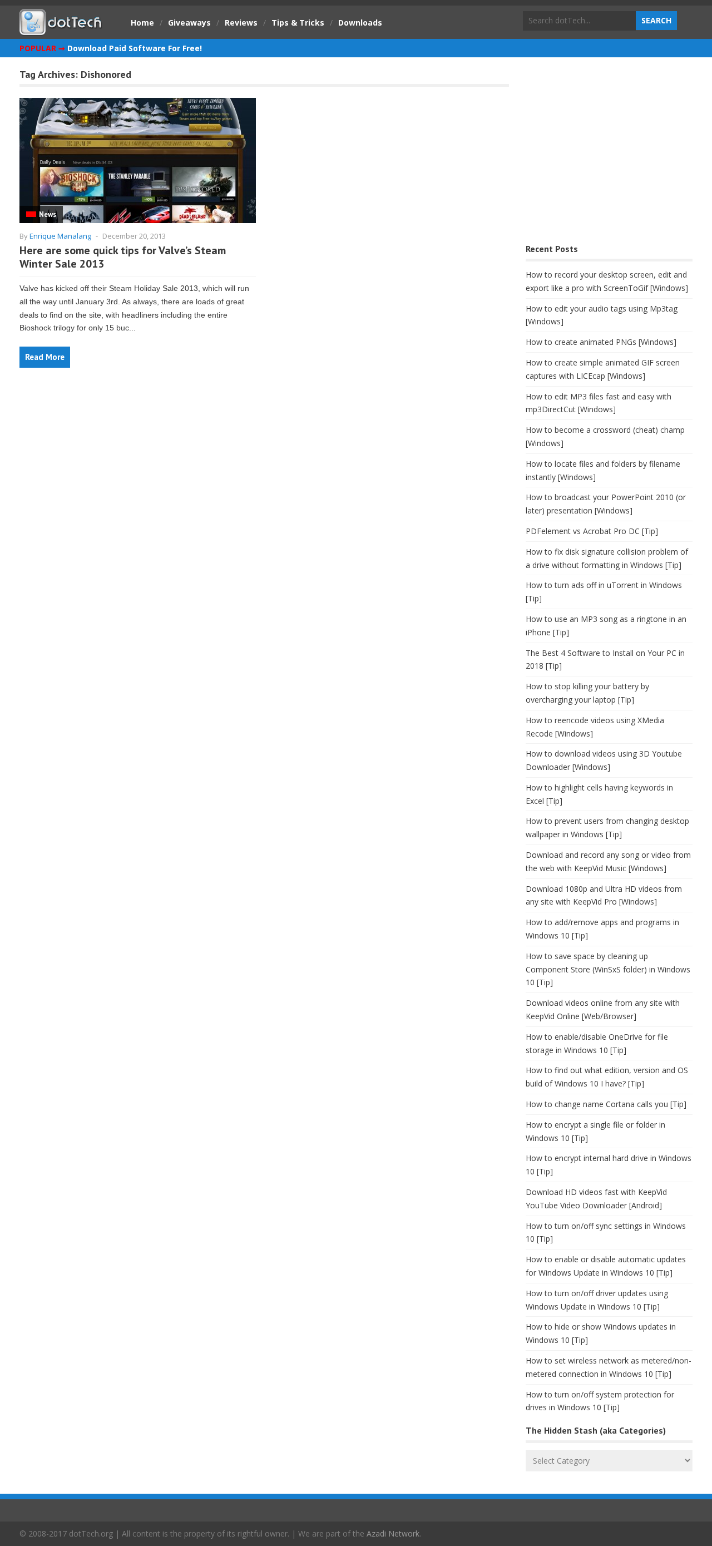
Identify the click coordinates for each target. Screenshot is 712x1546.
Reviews (241, 22)
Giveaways (189, 22)
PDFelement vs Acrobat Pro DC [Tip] (592, 531)
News (47, 214)
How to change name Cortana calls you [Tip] (606, 1104)
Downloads (360, 22)
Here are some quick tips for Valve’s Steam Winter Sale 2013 (122, 257)
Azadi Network (393, 1533)
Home (142, 22)
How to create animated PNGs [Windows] (601, 342)
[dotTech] (61, 29)
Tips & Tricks (297, 22)
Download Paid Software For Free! (134, 48)
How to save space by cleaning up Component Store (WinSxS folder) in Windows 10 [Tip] (608, 969)
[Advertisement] (609, 153)
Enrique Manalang (60, 236)
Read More (45, 357)
